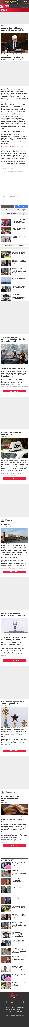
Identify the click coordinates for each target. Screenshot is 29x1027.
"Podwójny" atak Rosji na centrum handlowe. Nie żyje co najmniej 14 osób (13, 339)
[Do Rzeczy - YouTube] (22, 1002)
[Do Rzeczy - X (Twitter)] (12, 1002)
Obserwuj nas (13, 209)
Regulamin (9, 1011)
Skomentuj (7, 206)
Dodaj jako (14, 213)
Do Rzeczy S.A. (11, 1015)
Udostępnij (22, 206)
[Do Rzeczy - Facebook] (7, 1002)
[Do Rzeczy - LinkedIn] (17, 1002)
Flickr (16, 634)
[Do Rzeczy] (1, 25)
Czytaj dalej (14, 391)
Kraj (4, 10)
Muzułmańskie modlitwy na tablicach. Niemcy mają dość (13, 614)
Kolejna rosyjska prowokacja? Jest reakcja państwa (12, 703)
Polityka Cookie (18, 1011)
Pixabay (12, 543)
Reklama (7, 1009)
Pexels (15, 458)
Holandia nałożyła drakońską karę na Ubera (12, 433)
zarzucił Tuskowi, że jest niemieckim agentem (14, 93)
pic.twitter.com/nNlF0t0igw (8, 168)
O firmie (7, 1007)
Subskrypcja (20, 1007)
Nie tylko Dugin (7, 524)
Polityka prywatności (17, 1009)
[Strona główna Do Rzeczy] (4, 6)
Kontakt (13, 1007)
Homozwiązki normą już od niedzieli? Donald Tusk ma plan (11, 798)
